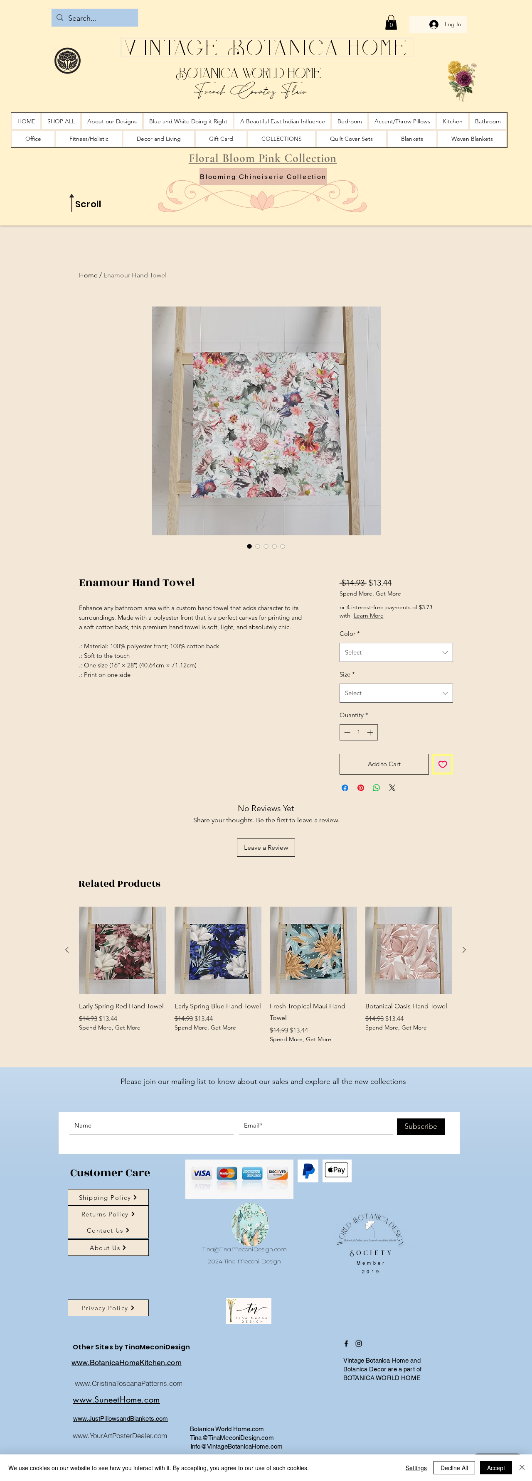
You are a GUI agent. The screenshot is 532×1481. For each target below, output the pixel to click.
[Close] (522, 1467)
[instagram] (359, 1343)
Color (350, 634)
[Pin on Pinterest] (361, 788)
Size (347, 674)
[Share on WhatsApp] (377, 788)
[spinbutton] (358, 732)
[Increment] (371, 732)
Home (88, 275)
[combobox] (396, 652)
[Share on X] (392, 788)
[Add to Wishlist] (442, 764)
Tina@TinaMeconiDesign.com (244, 1249)
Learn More (369, 615)
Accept (496, 1468)
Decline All (454, 1468)
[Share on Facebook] (345, 788)
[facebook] (346, 1343)
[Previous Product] (67, 950)
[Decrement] (346, 732)
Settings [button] (416, 1468)
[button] (391, 22)
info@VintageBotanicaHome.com (237, 1446)
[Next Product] (464, 950)
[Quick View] (122, 950)
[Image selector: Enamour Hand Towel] (249, 546)
